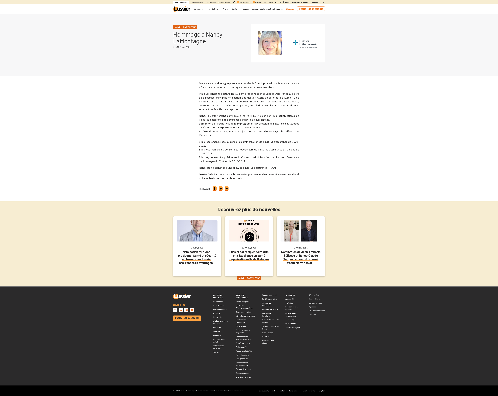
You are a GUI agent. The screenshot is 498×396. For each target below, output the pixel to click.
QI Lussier (290, 9)
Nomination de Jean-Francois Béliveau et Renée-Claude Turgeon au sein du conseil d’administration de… (300, 257)
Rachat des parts (243, 301)
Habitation (213, 9)
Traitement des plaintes (289, 391)
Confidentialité (309, 391)
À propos (286, 2)
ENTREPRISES (197, 2)
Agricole (216, 313)
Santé (234, 9)
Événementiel (241, 347)
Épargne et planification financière (267, 9)
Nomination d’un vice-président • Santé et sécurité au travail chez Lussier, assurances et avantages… (197, 257)
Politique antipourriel (266, 391)
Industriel (217, 327)
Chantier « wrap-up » (244, 377)
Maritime (216, 331)
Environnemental (220, 309)
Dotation (265, 336)
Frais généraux (242, 359)
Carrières (314, 2)
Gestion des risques (244, 369)
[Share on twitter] (221, 188)
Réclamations (245, 2)
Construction (218, 305)
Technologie (290, 320)
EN (323, 2)
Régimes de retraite (270, 309)
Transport (217, 352)
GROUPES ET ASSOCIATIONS (219, 2)
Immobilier (217, 335)
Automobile (218, 301)
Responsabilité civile (244, 351)
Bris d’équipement (243, 343)
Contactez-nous (274, 2)
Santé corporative (269, 299)
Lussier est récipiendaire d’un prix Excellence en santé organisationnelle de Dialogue (249, 255)
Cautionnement (242, 373)
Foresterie (217, 317)
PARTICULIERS (181, 2)
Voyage (246, 9)
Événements (290, 324)
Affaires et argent (292, 327)
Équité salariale (268, 333)
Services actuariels (269, 295)
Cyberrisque (241, 326)
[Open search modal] (234, 2)
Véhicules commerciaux (245, 316)
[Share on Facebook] (215, 188)
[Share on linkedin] (227, 188)
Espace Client (260, 2)
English (322, 391)
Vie (224, 9)
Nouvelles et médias (300, 2)
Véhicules (198, 9)
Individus (289, 303)
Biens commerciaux (243, 312)
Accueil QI (289, 299)
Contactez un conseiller (311, 8)
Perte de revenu (242, 355)
